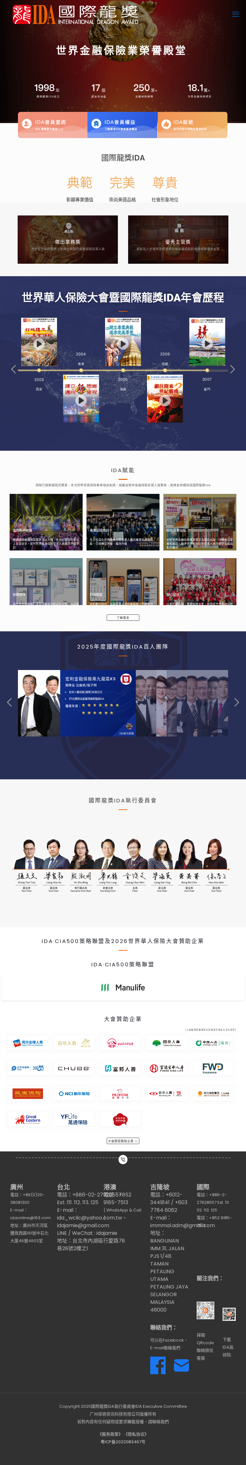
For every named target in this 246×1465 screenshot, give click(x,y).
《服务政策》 (110, 1434)
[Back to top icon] (215, 1452)
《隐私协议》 (136, 1434)
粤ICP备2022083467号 (123, 1442)
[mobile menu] (235, 14)
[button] (13, 369)
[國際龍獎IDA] (75, 14)
